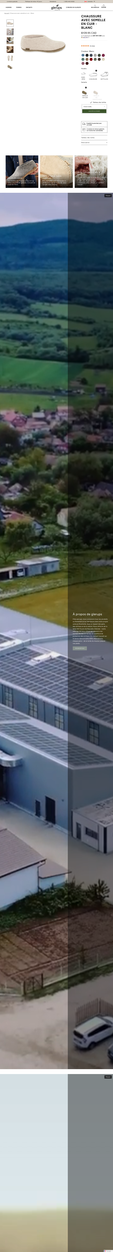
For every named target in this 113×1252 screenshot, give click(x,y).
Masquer (108, 195)
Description (85, 142)
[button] (94, 36)
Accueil (6, 13)
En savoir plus (79, 648)
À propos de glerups (73, 7)
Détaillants (53, 1)
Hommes (9, 7)
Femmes (19, 7)
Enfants (29, 7)
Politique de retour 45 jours (33, 1)
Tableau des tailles (99, 102)
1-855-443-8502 (69, 1)
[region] (56, 171)
